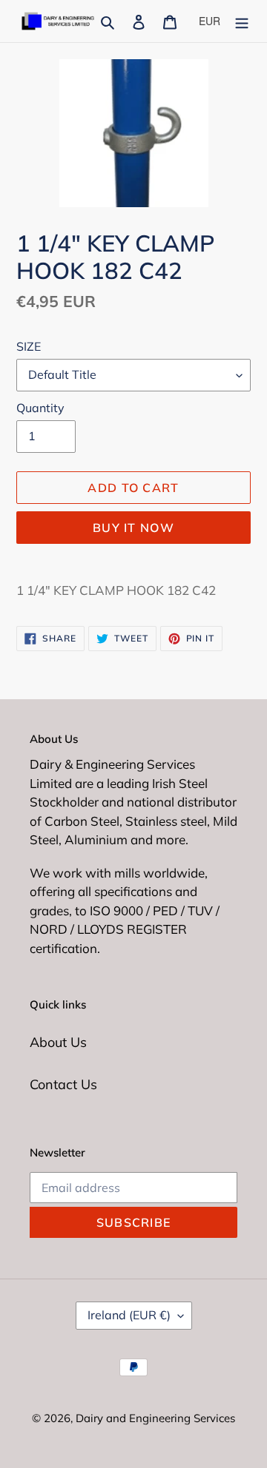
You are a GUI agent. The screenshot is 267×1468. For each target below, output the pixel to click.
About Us (58, 1042)
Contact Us (63, 1084)
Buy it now (133, 527)
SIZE (28, 346)
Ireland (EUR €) (129, 1314)
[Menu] (241, 21)
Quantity (40, 407)
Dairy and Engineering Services (155, 1418)
